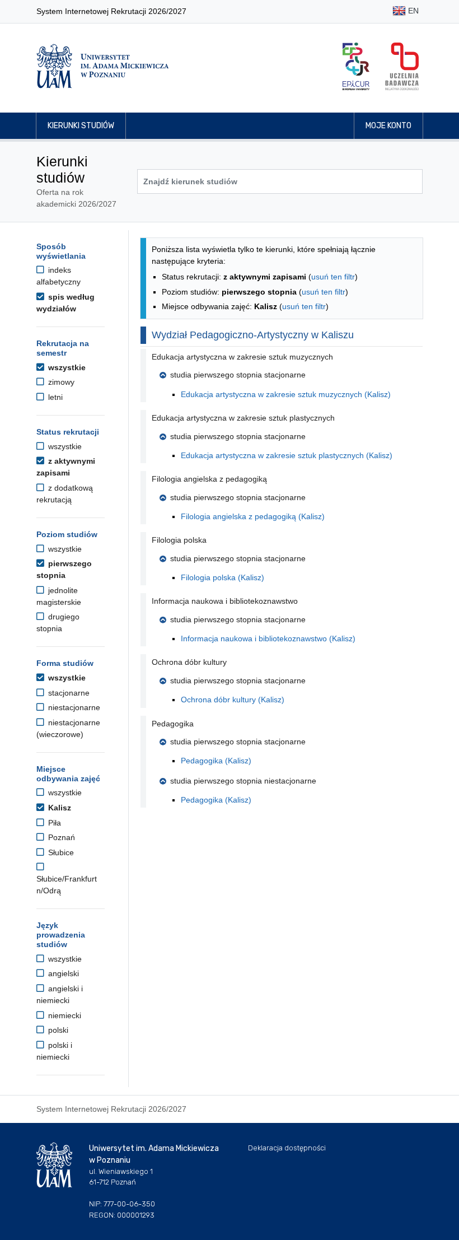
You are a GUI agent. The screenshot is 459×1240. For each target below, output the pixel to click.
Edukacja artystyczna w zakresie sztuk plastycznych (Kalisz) (286, 455)
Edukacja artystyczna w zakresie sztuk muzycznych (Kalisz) (286, 394)
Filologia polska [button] (179, 539)
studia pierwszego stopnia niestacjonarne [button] (243, 780)
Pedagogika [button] (173, 723)
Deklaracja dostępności (287, 1148)
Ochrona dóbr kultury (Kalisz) (232, 699)
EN (412, 10)
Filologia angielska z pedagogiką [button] (209, 478)
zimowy (60, 381)
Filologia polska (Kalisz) (222, 577)
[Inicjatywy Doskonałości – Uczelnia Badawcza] (402, 66)
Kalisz (58, 807)
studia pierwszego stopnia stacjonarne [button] (238, 374)
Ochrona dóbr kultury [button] (189, 662)
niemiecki (63, 1015)
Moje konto (388, 125)
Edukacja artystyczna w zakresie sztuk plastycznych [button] (243, 417)
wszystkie (66, 367)
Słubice (60, 852)
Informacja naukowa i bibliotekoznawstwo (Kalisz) (268, 638)
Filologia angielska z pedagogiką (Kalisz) (253, 516)
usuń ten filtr (333, 276)
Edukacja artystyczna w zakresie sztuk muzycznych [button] (242, 356)
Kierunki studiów (81, 125)
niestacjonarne (73, 707)
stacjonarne (68, 692)
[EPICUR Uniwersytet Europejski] (356, 66)
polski (57, 1029)
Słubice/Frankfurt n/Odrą (66, 884)
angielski (62, 973)
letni (54, 397)
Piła (53, 822)
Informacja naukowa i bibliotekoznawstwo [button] (225, 600)
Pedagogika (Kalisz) (216, 760)
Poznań (60, 837)
